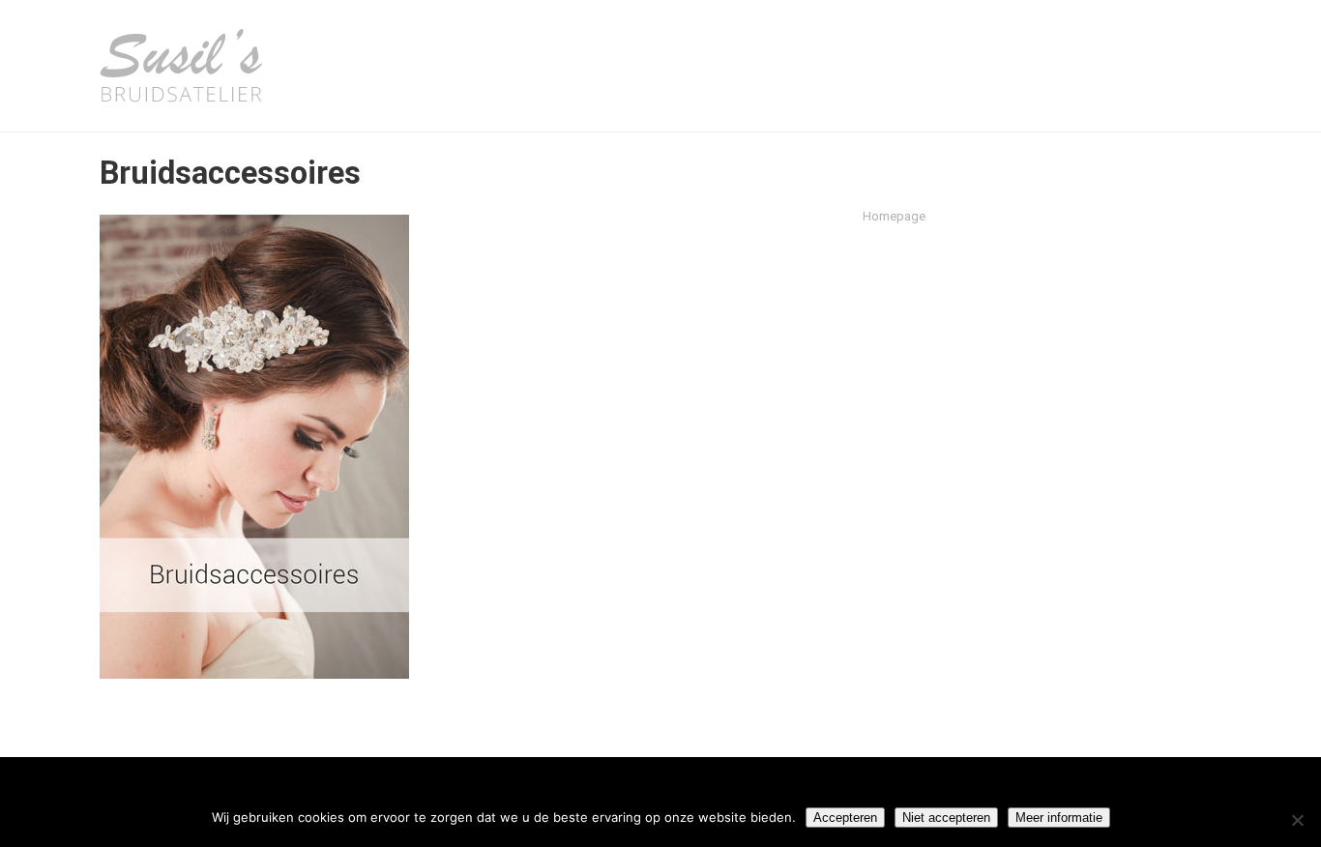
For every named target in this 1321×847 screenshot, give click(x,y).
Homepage (894, 216)
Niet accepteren (946, 817)
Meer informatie (1058, 817)
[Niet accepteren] (1296, 820)
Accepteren (845, 817)
